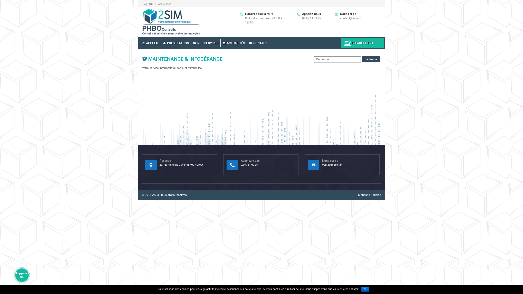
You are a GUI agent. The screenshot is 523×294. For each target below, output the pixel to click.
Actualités (236, 43)
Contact (260, 43)
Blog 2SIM (147, 4)
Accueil (152, 43)
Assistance (164, 4)
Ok (365, 289)
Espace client (362, 43)
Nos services (207, 43)
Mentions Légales (369, 194)
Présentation (178, 43)
